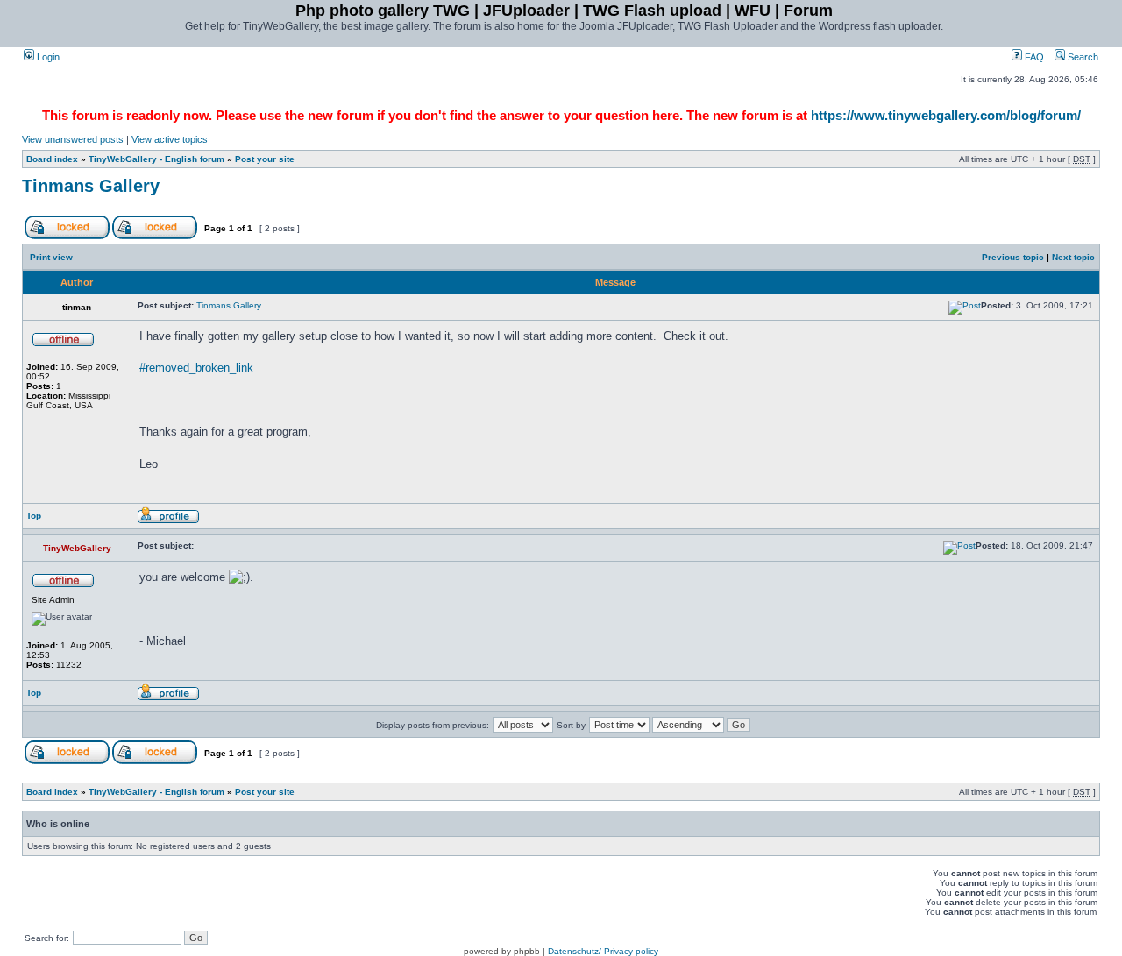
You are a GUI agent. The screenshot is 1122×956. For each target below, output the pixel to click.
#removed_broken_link (196, 367)
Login (47, 57)
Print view (51, 257)
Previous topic (1013, 257)
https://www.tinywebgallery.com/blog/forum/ (946, 115)
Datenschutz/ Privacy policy (603, 951)
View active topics (169, 139)
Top (33, 515)
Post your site (265, 159)
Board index (52, 159)
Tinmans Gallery (91, 185)
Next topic (1073, 257)
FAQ (1033, 57)
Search (1081, 57)
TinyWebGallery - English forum (156, 159)
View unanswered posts (73, 139)
